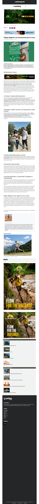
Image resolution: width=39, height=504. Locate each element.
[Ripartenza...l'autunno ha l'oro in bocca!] (19, 390)
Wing (5, 417)
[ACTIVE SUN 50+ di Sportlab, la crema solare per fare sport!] (19, 371)
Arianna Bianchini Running (8, 39)
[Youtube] (5, 423)
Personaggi (14, 25)
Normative (25, 503)
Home (4, 25)
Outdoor (7, 25)
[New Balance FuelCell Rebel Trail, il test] (19, 343)
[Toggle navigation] (25, 6)
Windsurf (6, 415)
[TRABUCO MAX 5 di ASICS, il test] (19, 355)
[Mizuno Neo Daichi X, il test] (19, 349)
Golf (5, 418)
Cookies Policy (14, 503)
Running (11, 25)
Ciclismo (5, 413)
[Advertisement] (19, 434)
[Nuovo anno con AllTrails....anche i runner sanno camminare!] (19, 377)
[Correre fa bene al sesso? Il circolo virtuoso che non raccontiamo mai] (19, 384)
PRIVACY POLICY (20, 503)
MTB (4, 414)
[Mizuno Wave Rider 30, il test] (19, 362)
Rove (5, 412)
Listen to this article (8, 63)
